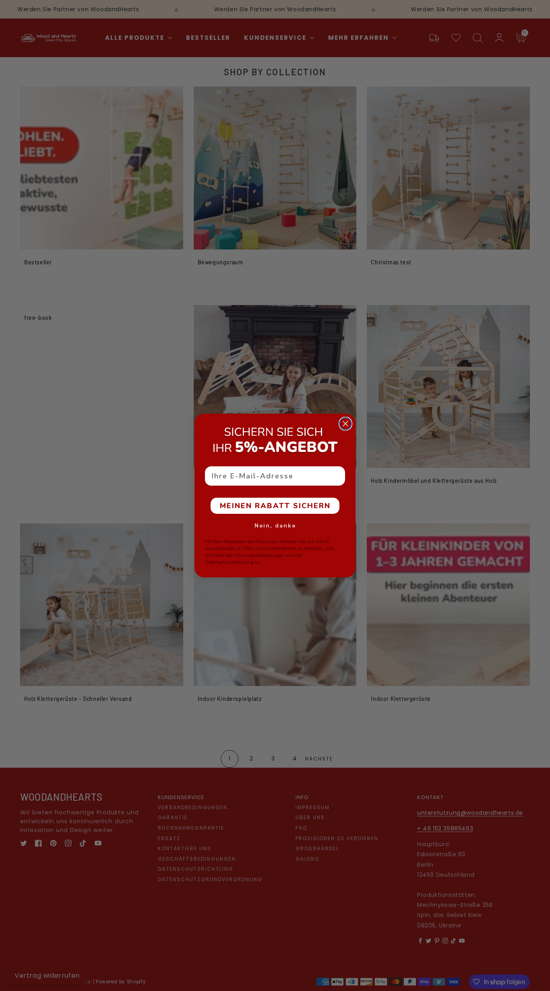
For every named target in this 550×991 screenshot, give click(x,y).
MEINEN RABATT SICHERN (275, 506)
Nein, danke (275, 525)
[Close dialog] (345, 424)
